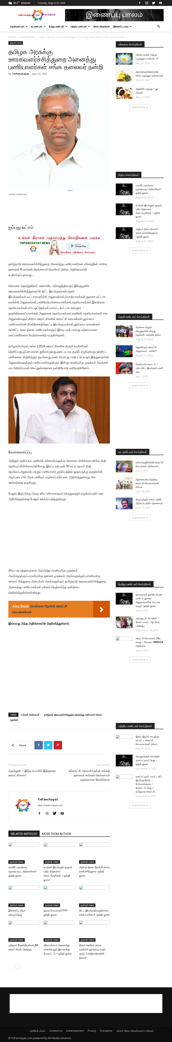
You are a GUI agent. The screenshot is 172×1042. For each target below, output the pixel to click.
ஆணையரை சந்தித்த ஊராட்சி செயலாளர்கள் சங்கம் (147, 483)
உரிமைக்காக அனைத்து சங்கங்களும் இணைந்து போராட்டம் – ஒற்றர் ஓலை (58, 949)
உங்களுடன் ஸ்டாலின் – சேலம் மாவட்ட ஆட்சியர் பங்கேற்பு (147, 622)
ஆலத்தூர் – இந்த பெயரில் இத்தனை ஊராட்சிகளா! (32, 773)
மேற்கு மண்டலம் (56, 26)
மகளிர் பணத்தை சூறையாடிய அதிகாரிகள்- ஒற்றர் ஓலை (22, 871)
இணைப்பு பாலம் (121, 26)
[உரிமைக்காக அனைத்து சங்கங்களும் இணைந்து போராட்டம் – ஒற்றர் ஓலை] (59, 931)
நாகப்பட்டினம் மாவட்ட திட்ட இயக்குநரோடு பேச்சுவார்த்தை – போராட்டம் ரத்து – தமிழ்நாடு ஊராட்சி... (149, 784)
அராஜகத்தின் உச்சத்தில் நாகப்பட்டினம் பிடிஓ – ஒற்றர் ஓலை (148, 760)
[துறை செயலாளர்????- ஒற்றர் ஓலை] (59, 896)
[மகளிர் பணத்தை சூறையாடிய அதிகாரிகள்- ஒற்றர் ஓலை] (23, 853)
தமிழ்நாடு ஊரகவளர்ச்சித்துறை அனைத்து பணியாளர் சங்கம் (73, 714)
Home (12, 37)
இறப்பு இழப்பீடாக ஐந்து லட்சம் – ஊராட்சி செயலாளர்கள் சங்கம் (147, 740)
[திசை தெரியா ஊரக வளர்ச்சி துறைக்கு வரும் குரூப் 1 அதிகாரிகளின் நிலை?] (94, 931)
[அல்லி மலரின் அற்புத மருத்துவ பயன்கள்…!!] (124, 59)
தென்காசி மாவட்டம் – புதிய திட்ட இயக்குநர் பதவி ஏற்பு (149, 368)
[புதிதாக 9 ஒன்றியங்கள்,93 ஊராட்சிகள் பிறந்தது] (23, 931)
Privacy (92, 1031)
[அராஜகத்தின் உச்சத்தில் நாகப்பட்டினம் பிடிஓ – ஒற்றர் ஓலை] (124, 760)
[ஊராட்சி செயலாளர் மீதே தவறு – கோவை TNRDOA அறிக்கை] (124, 642)
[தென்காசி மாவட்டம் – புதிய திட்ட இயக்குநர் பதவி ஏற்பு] (124, 368)
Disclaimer (106, 1031)
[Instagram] (146, 3)
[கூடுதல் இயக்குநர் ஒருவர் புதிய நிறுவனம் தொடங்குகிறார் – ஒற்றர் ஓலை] (59, 853)
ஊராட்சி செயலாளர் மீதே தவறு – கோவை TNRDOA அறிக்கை (149, 642)
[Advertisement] (59, 208)
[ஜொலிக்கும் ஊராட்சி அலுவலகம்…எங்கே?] (124, 351)
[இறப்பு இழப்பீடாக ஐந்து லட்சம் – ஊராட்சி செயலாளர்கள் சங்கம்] (124, 740)
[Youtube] (160, 3)
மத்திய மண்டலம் (79, 26)
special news (27, 37)
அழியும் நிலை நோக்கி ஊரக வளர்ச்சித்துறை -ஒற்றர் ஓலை (94, 871)
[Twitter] (153, 3)
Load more (138, 107)
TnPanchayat (20, 73)
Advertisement (75, 1031)
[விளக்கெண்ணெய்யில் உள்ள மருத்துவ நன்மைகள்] (124, 76)
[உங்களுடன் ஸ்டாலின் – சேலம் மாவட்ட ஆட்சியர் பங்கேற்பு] (124, 622)
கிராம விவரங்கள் (101, 26)
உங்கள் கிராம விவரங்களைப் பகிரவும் (135, 1031)
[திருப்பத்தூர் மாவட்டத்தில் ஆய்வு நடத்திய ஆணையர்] (124, 503)
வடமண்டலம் (36, 26)
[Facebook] (140, 3)
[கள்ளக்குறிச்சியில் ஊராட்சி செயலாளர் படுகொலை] (124, 466)
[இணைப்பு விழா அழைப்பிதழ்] (23, 896)
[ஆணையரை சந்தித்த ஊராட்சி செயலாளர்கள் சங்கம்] (124, 483)
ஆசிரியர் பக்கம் (37, 1031)
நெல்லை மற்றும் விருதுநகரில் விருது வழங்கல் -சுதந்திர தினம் (148, 331)
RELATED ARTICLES (24, 834)
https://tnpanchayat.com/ (50, 805)
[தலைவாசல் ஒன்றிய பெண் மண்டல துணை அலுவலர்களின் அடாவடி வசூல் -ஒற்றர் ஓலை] (124, 599)
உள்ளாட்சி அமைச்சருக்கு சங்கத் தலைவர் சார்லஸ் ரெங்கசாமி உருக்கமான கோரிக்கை (89, 775)
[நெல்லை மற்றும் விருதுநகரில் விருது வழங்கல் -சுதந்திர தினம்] (124, 331)
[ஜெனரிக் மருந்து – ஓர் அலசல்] (124, 93)
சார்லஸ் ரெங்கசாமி (30, 714)
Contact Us (55, 1031)
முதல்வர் (14, 719)
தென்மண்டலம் (17, 26)
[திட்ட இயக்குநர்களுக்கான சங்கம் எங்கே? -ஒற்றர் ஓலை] (94, 896)
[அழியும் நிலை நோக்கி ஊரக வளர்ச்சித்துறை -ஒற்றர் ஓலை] (94, 853)
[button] (159, 27)
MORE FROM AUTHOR (56, 834)
